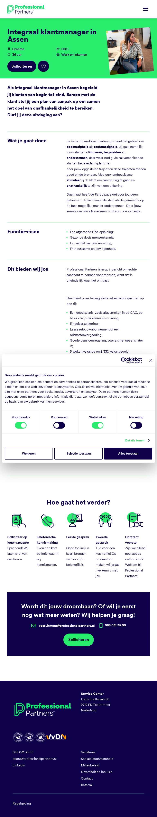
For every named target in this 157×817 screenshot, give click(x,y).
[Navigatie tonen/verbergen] (146, 9)
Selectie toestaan (78, 453)
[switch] (59, 425)
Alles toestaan (128, 453)
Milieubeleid (90, 765)
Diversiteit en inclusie (96, 772)
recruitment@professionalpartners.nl (67, 626)
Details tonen (134, 440)
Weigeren (29, 453)
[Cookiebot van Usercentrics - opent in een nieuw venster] (124, 360)
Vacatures (88, 752)
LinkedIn (19, 765)
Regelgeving (22, 803)
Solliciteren (21, 66)
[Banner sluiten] (150, 360)
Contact (87, 778)
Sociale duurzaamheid (97, 759)
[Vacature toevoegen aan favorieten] (43, 66)
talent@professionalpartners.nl (35, 759)
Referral (87, 785)
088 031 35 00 (23, 752)
